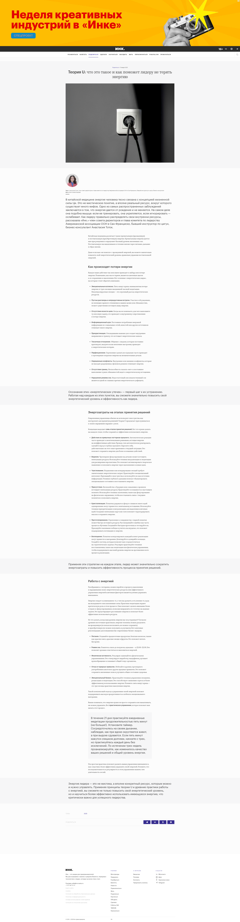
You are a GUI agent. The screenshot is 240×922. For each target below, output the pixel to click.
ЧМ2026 (113, 908)
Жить (131, 54)
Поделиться (93, 54)
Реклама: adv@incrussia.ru (74, 883)
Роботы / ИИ (154, 54)
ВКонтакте (162, 874)
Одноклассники (163, 880)
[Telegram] (237, 49)
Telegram (161, 883)
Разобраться (73, 54)
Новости (114, 885)
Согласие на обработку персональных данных (80, 894)
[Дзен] (231, 49)
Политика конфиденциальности (75, 897)
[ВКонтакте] (226, 49)
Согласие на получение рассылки (76, 902)
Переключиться (141, 54)
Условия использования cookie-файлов (78, 899)
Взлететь (83, 54)
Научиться (113, 54)
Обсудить (123, 54)
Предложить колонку (140, 883)
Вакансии (136, 874)
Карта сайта (70, 888)
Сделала (103, 54)
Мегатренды (115, 874)
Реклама (136, 877)
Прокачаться (165, 54)
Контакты (136, 880)
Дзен (160, 877)
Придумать (114, 877)
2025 (85, 813)
